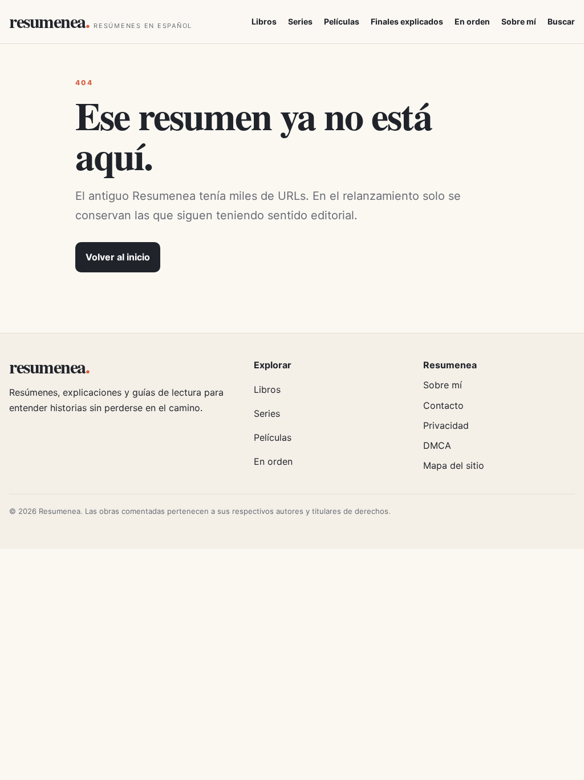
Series (300, 21)
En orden (472, 21)
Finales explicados (407, 21)
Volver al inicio (118, 257)
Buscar (561, 21)
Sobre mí (518, 21)
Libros (264, 21)
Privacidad (446, 425)
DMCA (437, 445)
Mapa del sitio (453, 465)
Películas (341, 21)
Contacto (443, 405)
